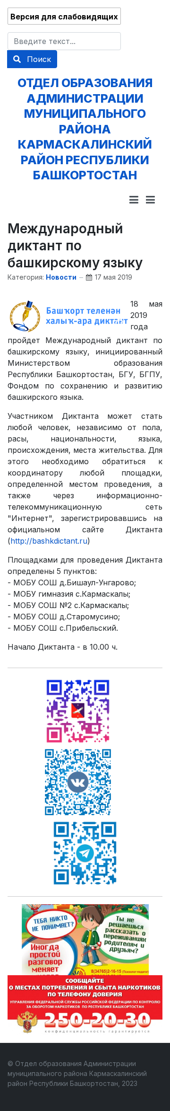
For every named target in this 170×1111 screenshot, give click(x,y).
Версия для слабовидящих (64, 16)
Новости (61, 277)
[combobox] (64, 41)
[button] (150, 199)
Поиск (38, 59)
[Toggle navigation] (133, 199)
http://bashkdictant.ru (48, 541)
